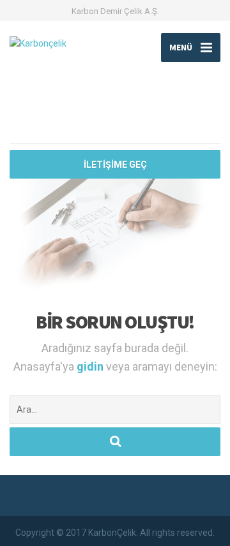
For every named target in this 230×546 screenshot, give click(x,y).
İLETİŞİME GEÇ (115, 164)
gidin (91, 366)
